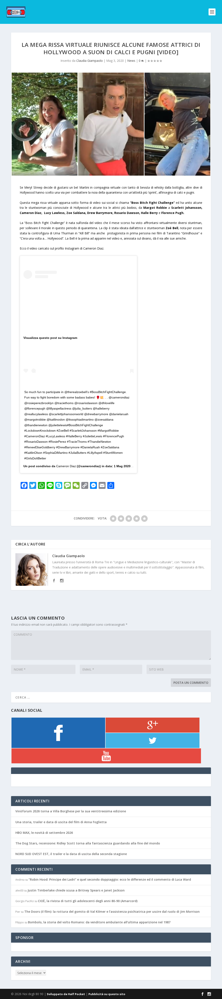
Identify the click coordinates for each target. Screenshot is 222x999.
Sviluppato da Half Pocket (66, 994)
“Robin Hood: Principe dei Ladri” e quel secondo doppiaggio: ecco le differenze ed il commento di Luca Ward (110, 879)
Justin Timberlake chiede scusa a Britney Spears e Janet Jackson (76, 890)
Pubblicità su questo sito (106, 994)
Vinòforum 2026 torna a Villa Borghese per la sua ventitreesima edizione (70, 811)
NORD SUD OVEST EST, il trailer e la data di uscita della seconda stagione (71, 854)
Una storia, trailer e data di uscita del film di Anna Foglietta (61, 822)
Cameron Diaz (66, 466)
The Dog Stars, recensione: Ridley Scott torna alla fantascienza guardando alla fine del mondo (87, 843)
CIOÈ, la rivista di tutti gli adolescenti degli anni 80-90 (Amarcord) (87, 901)
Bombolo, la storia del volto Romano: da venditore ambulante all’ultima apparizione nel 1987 (99, 922)
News (131, 61)
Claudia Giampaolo (89, 61)
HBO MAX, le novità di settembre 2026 (44, 833)
